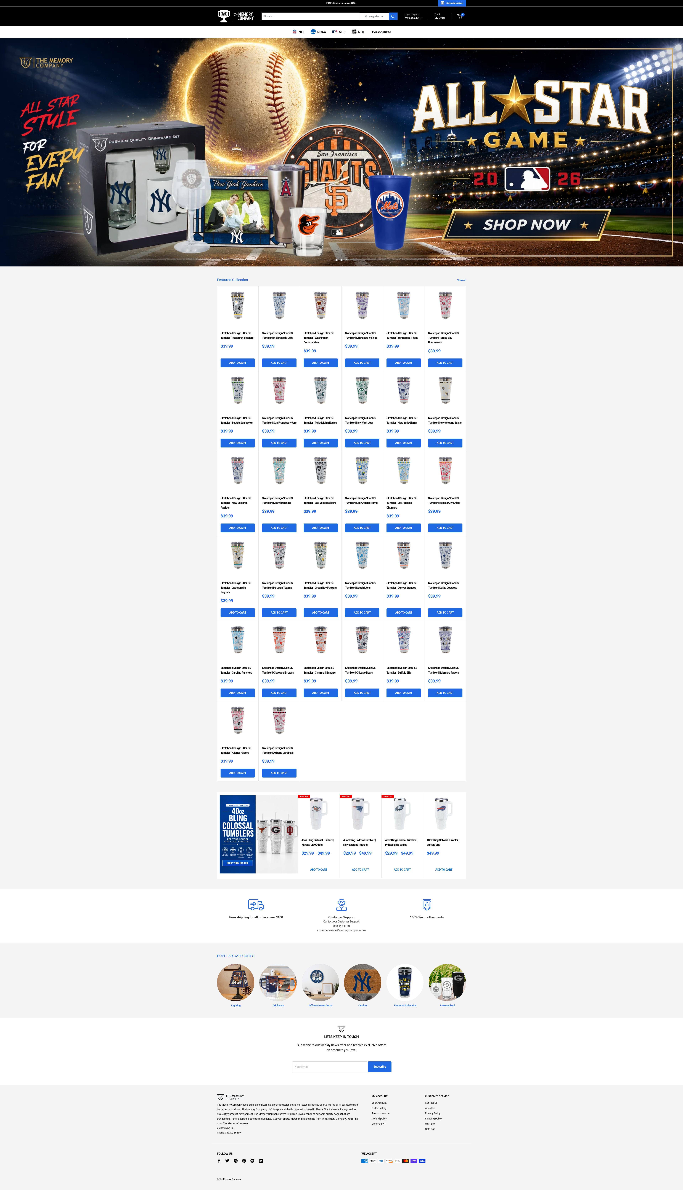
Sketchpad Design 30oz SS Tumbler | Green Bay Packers (320, 585)
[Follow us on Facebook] (219, 1160)
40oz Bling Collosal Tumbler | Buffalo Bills (443, 842)
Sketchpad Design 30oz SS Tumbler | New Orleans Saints (445, 420)
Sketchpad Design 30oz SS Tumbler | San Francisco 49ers (279, 420)
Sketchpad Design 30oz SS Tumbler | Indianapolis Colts (277, 335)
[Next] (465, 834)
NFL (301, 32)
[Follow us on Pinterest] (244, 1160)
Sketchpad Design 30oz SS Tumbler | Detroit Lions (360, 585)
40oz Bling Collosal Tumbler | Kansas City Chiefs (317, 842)
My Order (440, 16)
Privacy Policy (432, 1112)
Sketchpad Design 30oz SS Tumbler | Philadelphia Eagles (320, 420)
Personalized (381, 32)
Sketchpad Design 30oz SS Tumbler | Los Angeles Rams (361, 500)
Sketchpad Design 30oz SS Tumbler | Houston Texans (277, 585)
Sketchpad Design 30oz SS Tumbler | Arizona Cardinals (277, 750)
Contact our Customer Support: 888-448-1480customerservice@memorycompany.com (341, 925)
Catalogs (430, 1128)
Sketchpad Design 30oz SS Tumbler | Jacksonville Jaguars (236, 587)
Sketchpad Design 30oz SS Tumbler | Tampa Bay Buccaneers (443, 337)
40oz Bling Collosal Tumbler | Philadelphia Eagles (401, 842)
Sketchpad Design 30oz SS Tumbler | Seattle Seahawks (236, 420)
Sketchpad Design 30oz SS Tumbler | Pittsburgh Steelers (237, 335)
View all (462, 279)
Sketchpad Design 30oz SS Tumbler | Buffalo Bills (401, 669)
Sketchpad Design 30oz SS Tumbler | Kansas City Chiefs (444, 500)
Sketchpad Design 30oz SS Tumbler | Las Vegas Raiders (320, 500)
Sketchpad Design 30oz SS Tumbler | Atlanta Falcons (236, 750)
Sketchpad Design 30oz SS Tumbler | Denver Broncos (401, 585)
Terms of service (381, 1112)
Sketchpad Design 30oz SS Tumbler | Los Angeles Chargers (401, 502)
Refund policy (379, 1117)
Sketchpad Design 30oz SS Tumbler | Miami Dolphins (277, 500)
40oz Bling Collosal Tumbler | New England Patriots (359, 842)
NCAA (321, 32)
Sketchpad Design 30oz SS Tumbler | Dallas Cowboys (443, 585)
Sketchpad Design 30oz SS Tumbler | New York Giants (401, 420)
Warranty (430, 1123)
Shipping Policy (433, 1117)
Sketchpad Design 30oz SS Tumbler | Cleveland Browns (278, 669)
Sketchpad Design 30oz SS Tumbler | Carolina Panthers (236, 669)
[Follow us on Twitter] (227, 1160)
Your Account (379, 1102)
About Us (430, 1107)
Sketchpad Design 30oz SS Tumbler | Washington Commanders (319, 337)
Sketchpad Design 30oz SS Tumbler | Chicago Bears (360, 669)
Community (378, 1123)
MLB (341, 32)
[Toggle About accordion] (288, 1097)
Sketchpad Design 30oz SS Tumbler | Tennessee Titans (402, 335)
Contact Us (431, 1102)
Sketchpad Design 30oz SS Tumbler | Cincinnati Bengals (320, 669)
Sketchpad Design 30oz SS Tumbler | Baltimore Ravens (443, 669)
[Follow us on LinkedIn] (261, 1160)
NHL (361, 32)
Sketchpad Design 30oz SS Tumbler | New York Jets (360, 420)
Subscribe (379, 1066)
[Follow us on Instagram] (236, 1160)
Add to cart (237, 362)
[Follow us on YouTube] (252, 1160)
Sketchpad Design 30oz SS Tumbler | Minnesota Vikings (361, 335)
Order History (379, 1107)
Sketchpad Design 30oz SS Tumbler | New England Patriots (236, 502)
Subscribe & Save (454, 3)
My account (412, 18)
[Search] (393, 16)
